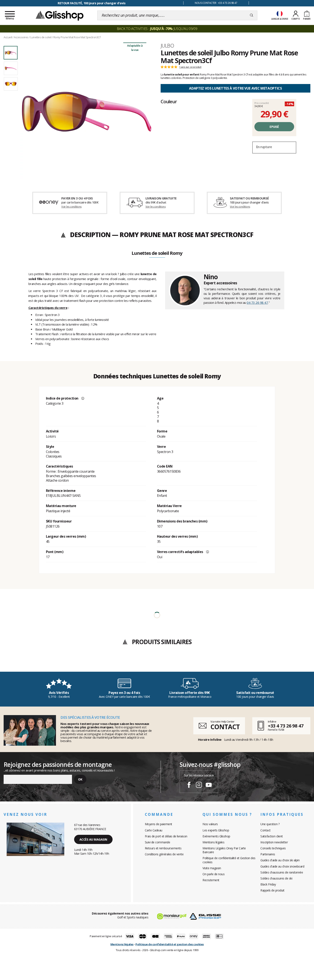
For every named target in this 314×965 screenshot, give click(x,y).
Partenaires (267, 854)
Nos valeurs (210, 824)
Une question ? (269, 824)
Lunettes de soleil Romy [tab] (157, 253)
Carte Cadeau (153, 830)
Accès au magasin (93, 839)
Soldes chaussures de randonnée (281, 872)
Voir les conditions (71, 206)
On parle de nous (213, 874)
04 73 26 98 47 (257, 302)
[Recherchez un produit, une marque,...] (251, 15)
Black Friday (268, 884)
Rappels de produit (272, 890)
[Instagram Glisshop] (199, 785)
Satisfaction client (271, 836)
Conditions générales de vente (164, 854)
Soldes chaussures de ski (276, 878)
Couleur (169, 101)
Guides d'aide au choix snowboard (282, 866)
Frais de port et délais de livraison (166, 836)
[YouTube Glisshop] (209, 785)
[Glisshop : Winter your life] (60, 15)
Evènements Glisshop (216, 836)
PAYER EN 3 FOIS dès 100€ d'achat (91, 3)
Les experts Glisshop (215, 830)
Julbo (167, 45)
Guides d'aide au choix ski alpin (279, 860)
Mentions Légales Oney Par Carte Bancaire (224, 850)
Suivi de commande (157, 842)
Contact (265, 830)
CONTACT (224, 726)
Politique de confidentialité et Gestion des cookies (228, 860)
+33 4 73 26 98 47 (286, 725)
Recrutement (210, 880)
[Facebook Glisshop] (189, 785)
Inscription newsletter (274, 842)
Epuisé (274, 127)
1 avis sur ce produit (190, 66)
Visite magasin (211, 868)
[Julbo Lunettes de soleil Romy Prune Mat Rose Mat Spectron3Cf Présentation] (86, 111)
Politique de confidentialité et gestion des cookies (169, 944)
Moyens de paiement (158, 824)
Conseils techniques (273, 848)
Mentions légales (213, 842)
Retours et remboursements (163, 848)
